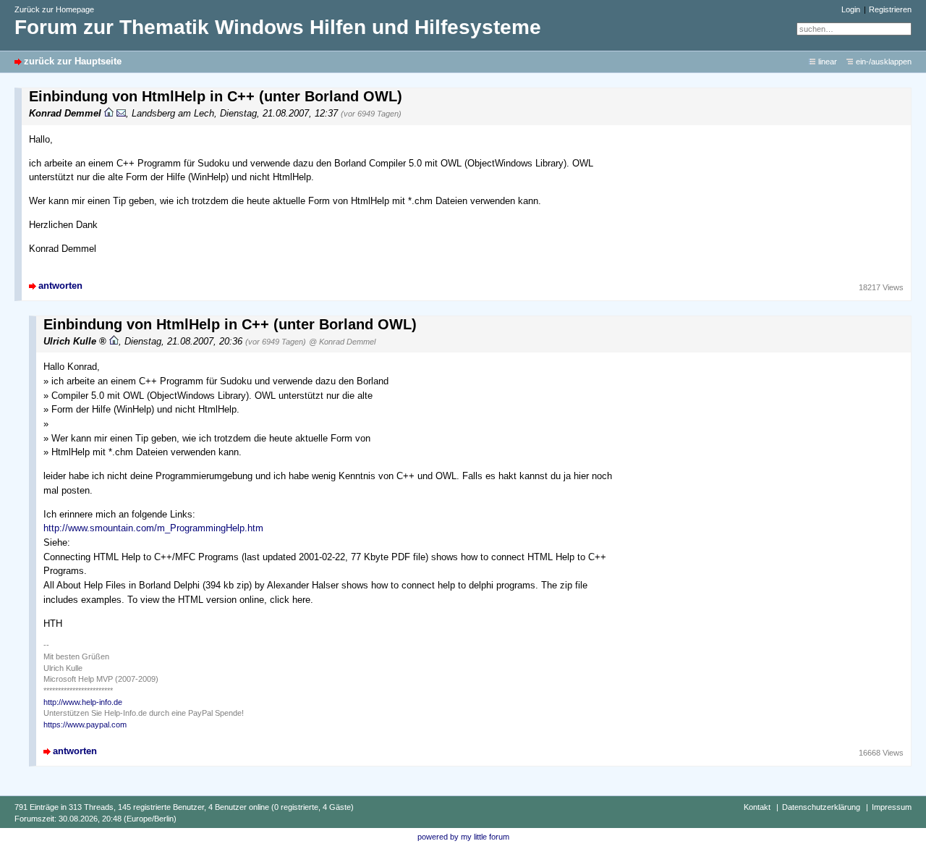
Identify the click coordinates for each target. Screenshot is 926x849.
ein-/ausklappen (884, 61)
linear (827, 61)
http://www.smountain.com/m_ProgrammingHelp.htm (153, 528)
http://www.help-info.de (82, 702)
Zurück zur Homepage (54, 9)
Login (850, 9)
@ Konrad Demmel (342, 341)
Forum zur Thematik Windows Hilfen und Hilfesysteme (277, 27)
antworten (60, 285)
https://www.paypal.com (85, 724)
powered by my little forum (463, 836)
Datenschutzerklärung (821, 807)
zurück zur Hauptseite (73, 61)
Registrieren (890, 9)
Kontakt (757, 807)
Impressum (892, 807)
